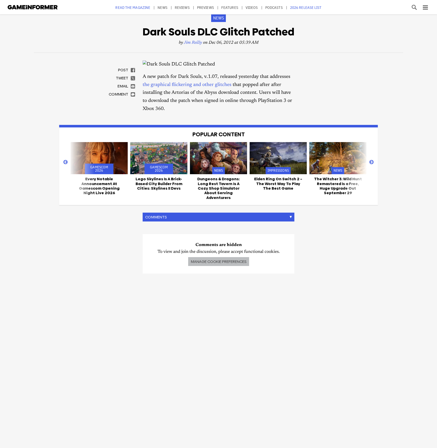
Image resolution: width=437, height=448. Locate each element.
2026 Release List (306, 7)
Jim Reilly (193, 43)
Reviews (182, 7)
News (162, 7)
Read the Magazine (132, 7)
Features (229, 7)
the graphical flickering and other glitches (187, 84)
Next (371, 162)
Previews (205, 7)
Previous (65, 162)
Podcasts (274, 7)
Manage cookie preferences (219, 261)
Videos (252, 7)
